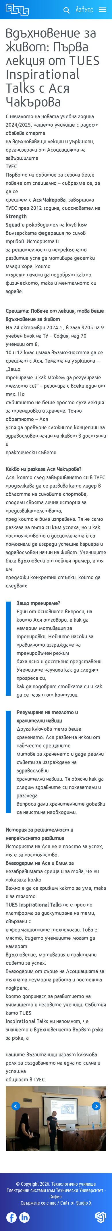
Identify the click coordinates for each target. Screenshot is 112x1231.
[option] (56, 1118)
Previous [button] (15, 1106)
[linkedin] (24, 1217)
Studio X (84, 1203)
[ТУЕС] (17, 10)
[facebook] (11, 1217)
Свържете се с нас (38, 1203)
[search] (66, 9)
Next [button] (96, 1106)
